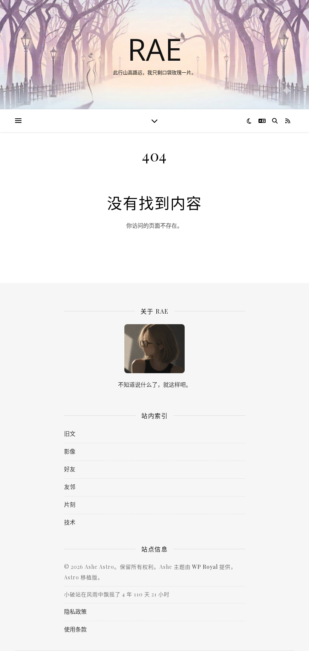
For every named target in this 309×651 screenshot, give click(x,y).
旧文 (69, 433)
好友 (69, 469)
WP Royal (205, 566)
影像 (69, 451)
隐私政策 (75, 611)
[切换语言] (262, 121)
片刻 (69, 504)
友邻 (69, 486)
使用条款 (75, 629)
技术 (69, 522)
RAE (154, 49)
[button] (18, 120)
